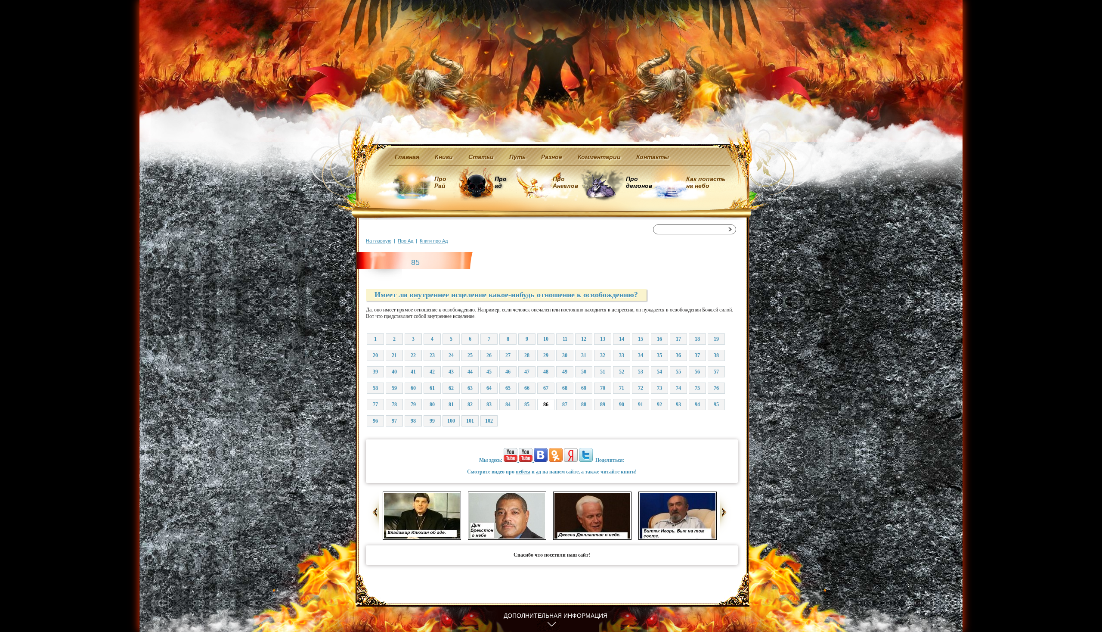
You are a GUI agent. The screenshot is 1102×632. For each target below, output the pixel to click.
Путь (517, 156)
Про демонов (639, 182)
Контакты (652, 156)
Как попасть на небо (705, 182)
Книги (444, 156)
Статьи (481, 156)
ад (538, 472)
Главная (407, 156)
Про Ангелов (565, 182)
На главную (378, 240)
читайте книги (618, 472)
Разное (551, 156)
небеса (523, 472)
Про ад (500, 182)
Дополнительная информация (555, 615)
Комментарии (599, 156)
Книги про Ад (434, 240)
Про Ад (405, 240)
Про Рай (440, 182)
